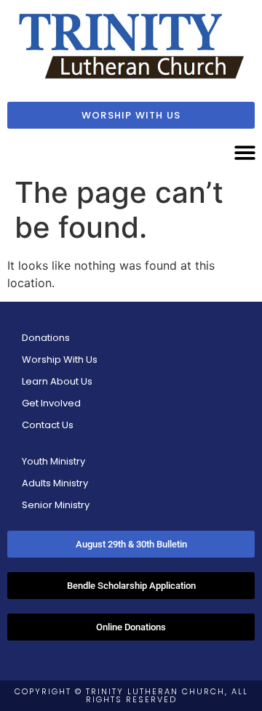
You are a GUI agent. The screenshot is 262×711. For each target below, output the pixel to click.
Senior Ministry (56, 505)
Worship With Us (60, 359)
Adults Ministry (55, 483)
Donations (46, 338)
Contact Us (48, 425)
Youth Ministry (53, 461)
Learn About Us (57, 381)
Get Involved (51, 403)
